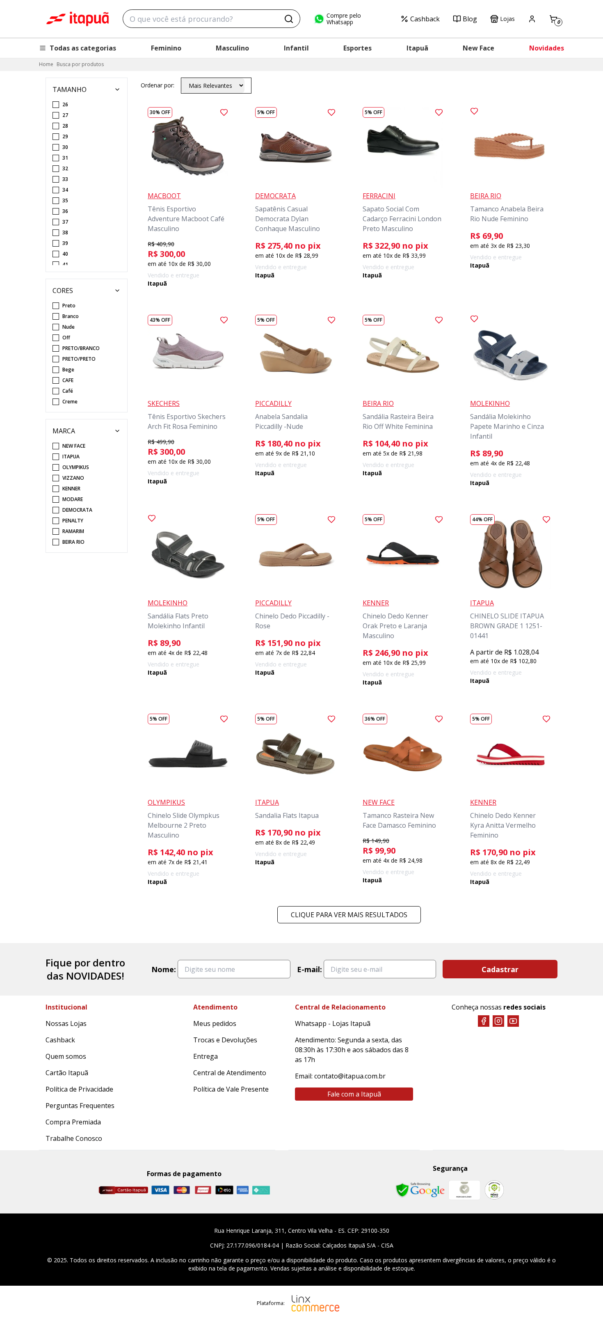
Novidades (546, 48)
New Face (478, 48)
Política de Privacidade (79, 1089)
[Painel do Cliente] (532, 19)
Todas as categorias (83, 48)
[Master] (182, 1190)
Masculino (232, 48)
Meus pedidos (214, 1023)
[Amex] (243, 1190)
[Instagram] (498, 1021)
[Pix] (261, 1190)
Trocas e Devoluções (225, 1039)
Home (46, 64)
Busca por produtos (80, 64)
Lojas (507, 19)
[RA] (494, 1190)
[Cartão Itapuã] (123, 1190)
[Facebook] (483, 1021)
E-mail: (309, 969)
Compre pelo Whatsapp (344, 18)
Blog (470, 18)
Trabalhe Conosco (74, 1138)
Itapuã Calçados (78, 18)
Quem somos (66, 1056)
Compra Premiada (73, 1121)
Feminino (166, 48)
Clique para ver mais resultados (349, 914)
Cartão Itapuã (67, 1072)
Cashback (425, 18)
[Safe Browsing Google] (420, 1190)
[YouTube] (513, 1021)
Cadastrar (500, 969)
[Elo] (224, 1190)
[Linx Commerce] (315, 1303)
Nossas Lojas (66, 1023)
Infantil (296, 48)
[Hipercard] (203, 1190)
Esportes (357, 48)
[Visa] (160, 1190)
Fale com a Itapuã (354, 1094)
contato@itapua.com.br (350, 1076)
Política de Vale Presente (231, 1089)
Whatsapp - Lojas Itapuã (332, 1023)
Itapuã (417, 48)
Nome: (163, 969)
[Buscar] (289, 19)
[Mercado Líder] (464, 1190)
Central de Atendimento (229, 1072)
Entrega (205, 1056)
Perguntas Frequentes (80, 1105)
